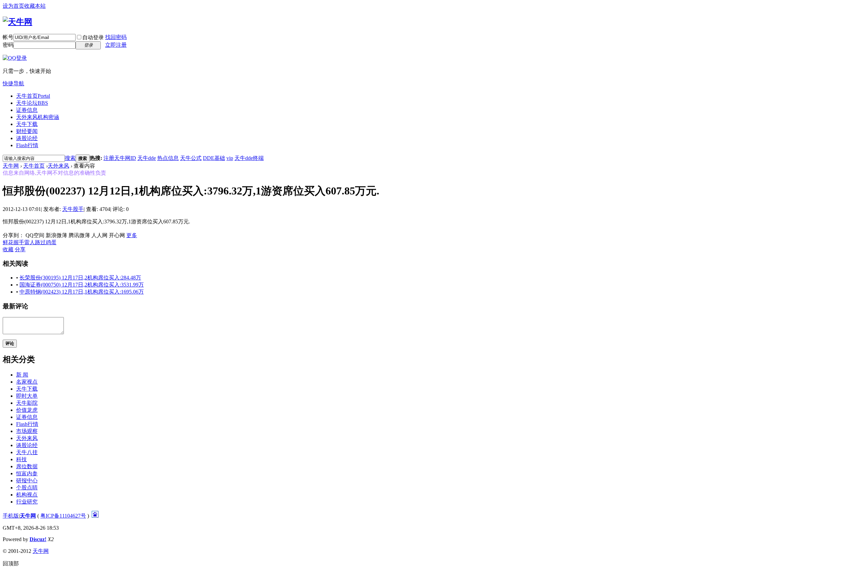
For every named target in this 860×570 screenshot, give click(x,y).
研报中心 (27, 480)
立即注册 (116, 45)
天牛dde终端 (249, 158)
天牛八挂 (27, 452)
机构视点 (27, 494)
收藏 (8, 249)
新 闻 (22, 375)
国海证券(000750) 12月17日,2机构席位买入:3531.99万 (81, 285)
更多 (131, 235)
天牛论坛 (32, 103)
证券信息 (27, 110)
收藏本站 (35, 6)
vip (229, 158)
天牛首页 (33, 96)
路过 (40, 242)
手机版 (11, 516)
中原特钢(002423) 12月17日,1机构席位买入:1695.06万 (81, 292)
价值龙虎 (27, 410)
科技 (21, 459)
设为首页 (13, 6)
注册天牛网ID (119, 158)
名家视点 (27, 382)
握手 (18, 242)
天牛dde (146, 158)
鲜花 (8, 242)
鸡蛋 (51, 242)
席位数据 (27, 466)
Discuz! (38, 539)
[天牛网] (17, 21)
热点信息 (168, 158)
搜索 (70, 158)
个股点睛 (27, 487)
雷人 (29, 242)
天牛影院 (27, 403)
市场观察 (27, 431)
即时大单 (27, 396)
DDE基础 (214, 158)
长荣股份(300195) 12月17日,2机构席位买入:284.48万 (80, 277)
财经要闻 (27, 131)
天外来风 (37, 117)
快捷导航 (13, 83)
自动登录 (93, 37)
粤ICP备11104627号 (63, 516)
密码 (8, 45)
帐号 (8, 37)
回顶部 (11, 563)
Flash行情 (27, 145)
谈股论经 (27, 138)
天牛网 (11, 166)
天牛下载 (27, 124)
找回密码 (116, 37)
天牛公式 (191, 158)
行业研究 (27, 502)
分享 (20, 249)
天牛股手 (73, 209)
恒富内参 (27, 473)
